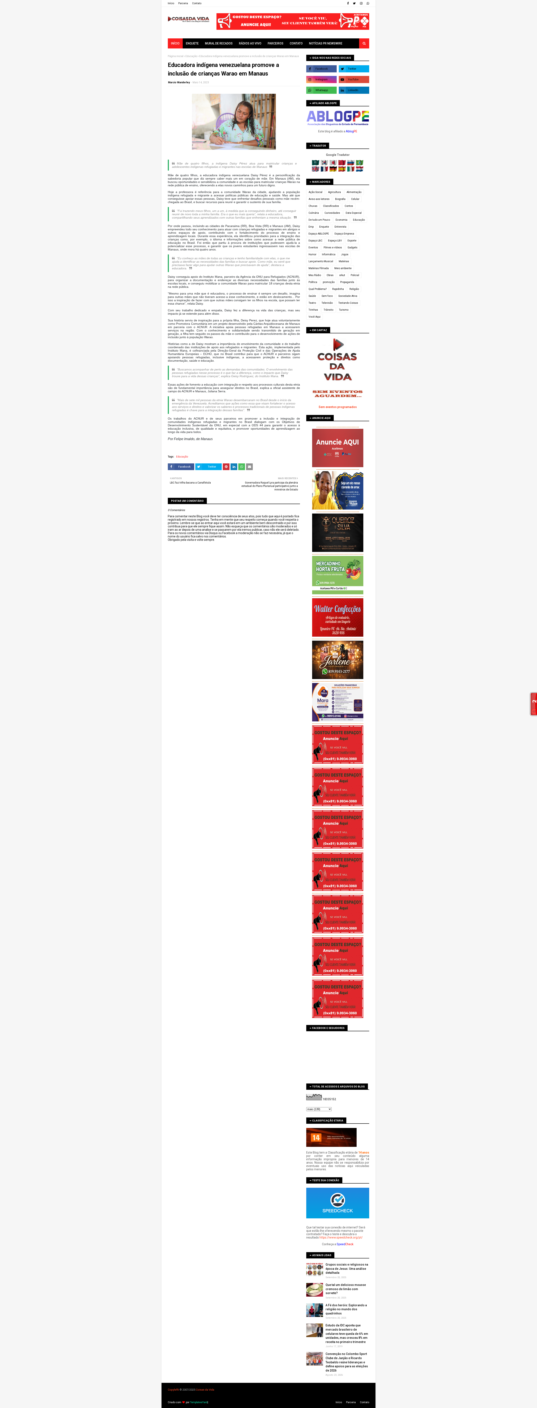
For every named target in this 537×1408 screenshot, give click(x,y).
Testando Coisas (348, 302)
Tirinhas (313, 309)
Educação (191, 56)
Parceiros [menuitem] (275, 43)
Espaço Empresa (344, 233)
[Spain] (342, 170)
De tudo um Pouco (319, 219)
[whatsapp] (367, 3)
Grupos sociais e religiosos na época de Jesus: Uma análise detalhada (347, 1268)
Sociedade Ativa (347, 296)
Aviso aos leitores (319, 199)
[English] (316, 170)
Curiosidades (332, 212)
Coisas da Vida (205, 1389)
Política (313, 282)
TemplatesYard (198, 1402)
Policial (355, 275)
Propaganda (347, 282)
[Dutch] (360, 170)
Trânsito (328, 309)
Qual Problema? (318, 289)
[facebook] (348, 3)
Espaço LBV (335, 240)
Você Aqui (315, 316)
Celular (355, 199)
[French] (325, 170)
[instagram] (361, 3)
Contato (196, 3)
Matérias (344, 261)
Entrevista (340, 226)
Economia (341, 219)
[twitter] (354, 3)
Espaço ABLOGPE (319, 233)
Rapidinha (338, 289)
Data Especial (354, 212)
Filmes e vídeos (333, 247)
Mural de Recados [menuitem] (219, 43)
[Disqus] (234, 689)
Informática (328, 254)
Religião (354, 289)
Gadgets (352, 247)
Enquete (324, 226)
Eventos (313, 247)
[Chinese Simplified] (342, 164)
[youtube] (354, 79)
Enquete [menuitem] (192, 43)
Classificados (331, 206)
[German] (334, 170)
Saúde (312, 296)
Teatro (312, 302)
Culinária (314, 212)
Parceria (183, 3)
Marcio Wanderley (179, 82)
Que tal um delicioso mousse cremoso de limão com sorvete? (346, 1289)
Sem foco (327, 296)
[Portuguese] (360, 164)
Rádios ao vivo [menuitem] (250, 43)
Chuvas (313, 206)
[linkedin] (354, 90)
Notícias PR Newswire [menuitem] (325, 43)
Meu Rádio (315, 275)
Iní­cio (171, 3)
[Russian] (351, 164)
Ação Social (315, 192)
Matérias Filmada (319, 268)
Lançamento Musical (321, 261)
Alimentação (354, 192)
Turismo (343, 309)
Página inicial (175, 56)
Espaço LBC (315, 240)
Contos (349, 206)
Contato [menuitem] (296, 43)
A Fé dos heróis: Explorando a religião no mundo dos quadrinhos (346, 1309)
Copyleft (173, 1389)
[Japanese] (334, 164)
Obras (330, 275)
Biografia (340, 199)
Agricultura (334, 192)
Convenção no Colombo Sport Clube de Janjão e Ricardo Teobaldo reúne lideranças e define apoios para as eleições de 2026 (347, 1362)
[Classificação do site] (331, 1145)
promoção (329, 282)
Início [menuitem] (175, 43)
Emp (311, 226)
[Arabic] (316, 164)
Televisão (327, 302)
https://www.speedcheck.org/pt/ (341, 1237)
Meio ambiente (343, 268)
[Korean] (325, 164)
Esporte (352, 240)
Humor (312, 254)
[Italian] (351, 170)
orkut (342, 275)
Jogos (344, 254)
